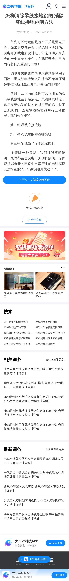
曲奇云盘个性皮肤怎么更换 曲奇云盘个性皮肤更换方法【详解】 (34, 371)
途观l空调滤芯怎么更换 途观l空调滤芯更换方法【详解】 (34, 489)
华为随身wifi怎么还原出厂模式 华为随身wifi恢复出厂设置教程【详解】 (34, 385)
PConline (17, 565)
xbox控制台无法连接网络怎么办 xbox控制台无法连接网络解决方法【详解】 (34, 413)
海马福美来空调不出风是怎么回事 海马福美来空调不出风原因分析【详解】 (34, 516)
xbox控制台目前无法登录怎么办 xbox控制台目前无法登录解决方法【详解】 (34, 427)
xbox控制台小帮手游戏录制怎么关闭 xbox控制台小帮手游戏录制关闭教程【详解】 (34, 399)
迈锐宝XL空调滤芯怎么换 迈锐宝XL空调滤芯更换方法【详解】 (34, 502)
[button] (61, 267)
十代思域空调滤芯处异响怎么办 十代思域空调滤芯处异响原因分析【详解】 (34, 475)
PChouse (51, 565)
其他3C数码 (22, 32)
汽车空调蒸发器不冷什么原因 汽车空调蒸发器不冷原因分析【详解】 (34, 461)
